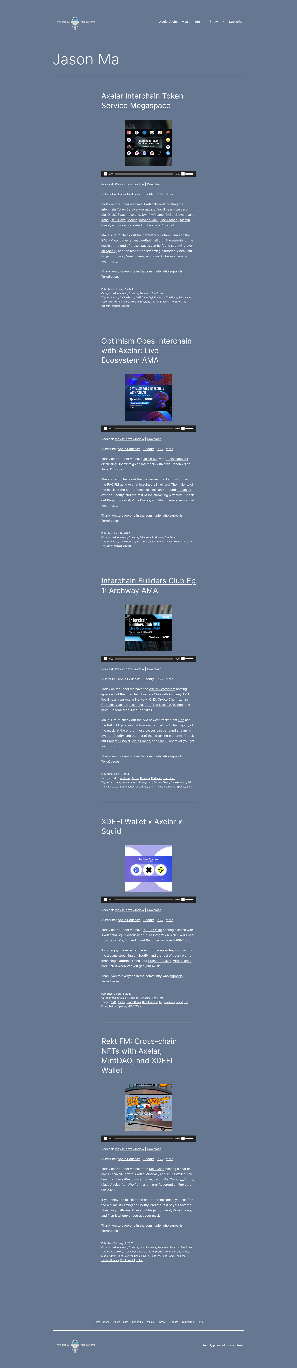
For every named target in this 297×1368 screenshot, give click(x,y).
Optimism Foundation (174, 541)
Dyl (144, 215)
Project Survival (112, 256)
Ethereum (145, 537)
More (169, 194)
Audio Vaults (168, 22)
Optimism (124, 464)
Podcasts (145, 293)
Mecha (132, 220)
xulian (183, 699)
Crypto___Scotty (181, 1179)
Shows (214, 22)
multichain (136, 1255)
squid (179, 1002)
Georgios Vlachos (114, 705)
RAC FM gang (111, 240)
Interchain (142, 541)
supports (176, 271)
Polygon (174, 1247)
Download (154, 184)
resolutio (133, 215)
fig (127, 940)
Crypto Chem (167, 699)
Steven (180, 215)
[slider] (189, 173)
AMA (113, 1002)
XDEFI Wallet (152, 930)
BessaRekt (124, 1179)
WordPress (237, 1345)
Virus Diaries (135, 256)
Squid (122, 935)
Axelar (123, 293)
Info (197, 22)
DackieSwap (117, 215)
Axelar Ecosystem (162, 689)
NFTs (146, 1255)
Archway (175, 694)
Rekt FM (155, 1255)
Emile (169, 215)
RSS (160, 194)
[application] (148, 174)
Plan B (157, 256)
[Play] (105, 173)
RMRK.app (156, 215)
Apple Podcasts (129, 194)
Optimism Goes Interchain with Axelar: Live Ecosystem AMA (146, 350)
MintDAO (151, 1174)
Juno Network (148, 1247)
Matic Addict (110, 1184)
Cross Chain (134, 1002)
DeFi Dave (118, 220)
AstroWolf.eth (131, 1184)
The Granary (169, 220)
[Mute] (183, 173)
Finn (175, 235)
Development (127, 541)
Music (186, 22)
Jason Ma (107, 301)
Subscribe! (236, 22)
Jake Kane (185, 297)
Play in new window (129, 184)
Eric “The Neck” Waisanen (164, 705)
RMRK (155, 301)
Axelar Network (154, 204)
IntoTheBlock (148, 220)
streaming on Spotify (133, 955)
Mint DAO (123, 1255)
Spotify (148, 194)
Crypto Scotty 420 (157, 1251)
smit (167, 464)
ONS (152, 699)
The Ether (157, 293)
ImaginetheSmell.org (148, 240)
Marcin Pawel (122, 301)
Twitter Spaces (120, 305)
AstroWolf (116, 1251)
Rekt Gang (156, 1169)
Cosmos (133, 293)
